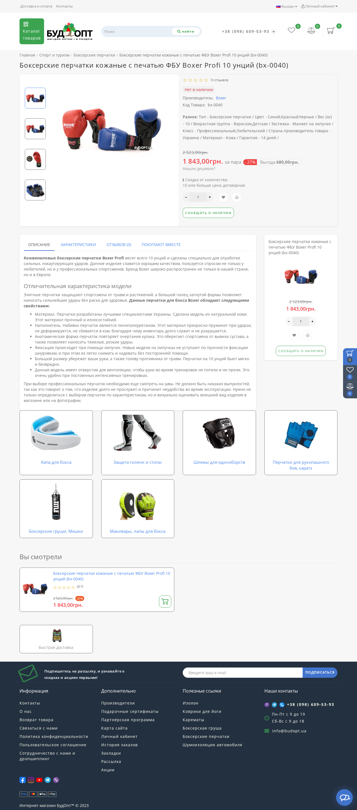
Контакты (64, 6)
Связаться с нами (39, 728)
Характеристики (78, 244)
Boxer (221, 97)
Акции (108, 769)
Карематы (193, 719)
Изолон (191, 703)
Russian (288, 6)
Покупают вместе (161, 244)
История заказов (119, 744)
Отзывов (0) (119, 244)
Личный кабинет (320, 6)
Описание (39, 244)
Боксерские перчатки (206, 736)
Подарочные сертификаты (130, 711)
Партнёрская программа (128, 719)
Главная (27, 55)
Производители (118, 703)
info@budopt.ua (289, 730)
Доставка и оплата (36, 6)
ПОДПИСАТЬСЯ (320, 672)
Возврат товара (37, 719)
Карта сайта (114, 728)
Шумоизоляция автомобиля (212, 744)
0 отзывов (218, 79)
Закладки (111, 753)
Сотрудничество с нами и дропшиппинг (47, 755)
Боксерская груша (202, 728)
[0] (311, 31)
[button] (35, 83)
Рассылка (111, 761)
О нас (26, 711)
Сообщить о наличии (208, 213)
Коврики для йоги (202, 711)
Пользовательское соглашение (53, 744)
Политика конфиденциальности (54, 736)
